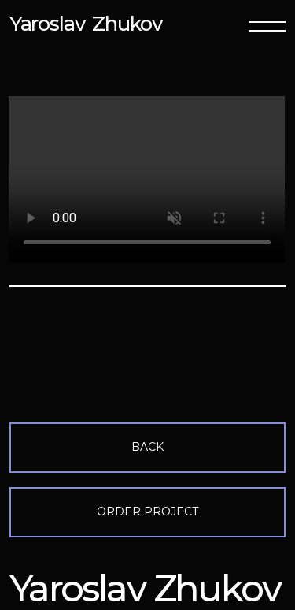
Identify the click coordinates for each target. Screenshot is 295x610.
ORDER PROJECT (147, 511)
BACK (147, 447)
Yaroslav (47, 23)
